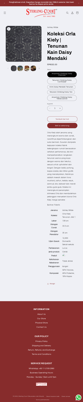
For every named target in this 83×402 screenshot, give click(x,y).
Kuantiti (50, 104)
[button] (4, 12)
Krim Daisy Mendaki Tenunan (61, 87)
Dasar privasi (66, 396)
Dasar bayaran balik (52, 396)
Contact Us (41, 327)
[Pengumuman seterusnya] (78, 3)
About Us (41, 314)
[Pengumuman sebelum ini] (4, 3)
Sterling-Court (23, 396)
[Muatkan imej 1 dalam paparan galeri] (13, 68)
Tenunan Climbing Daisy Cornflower (62, 81)
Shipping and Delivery (41, 346)
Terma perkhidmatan (42, 399)
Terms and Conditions (41, 354)
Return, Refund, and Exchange (41, 350)
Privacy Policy (41, 341)
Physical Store (41, 323)
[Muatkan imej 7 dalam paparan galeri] (26, 68)
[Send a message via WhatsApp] (78, 397)
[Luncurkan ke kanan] (39, 68)
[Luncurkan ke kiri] (8, 68)
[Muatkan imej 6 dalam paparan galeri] (20, 68)
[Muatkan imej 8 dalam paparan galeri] (33, 68)
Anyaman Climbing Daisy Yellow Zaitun (62, 98)
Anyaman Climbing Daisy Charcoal (62, 74)
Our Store (41, 319)
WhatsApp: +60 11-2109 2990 (41, 369)
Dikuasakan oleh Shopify (36, 396)
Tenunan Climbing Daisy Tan (61, 92)
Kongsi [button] (52, 283)
